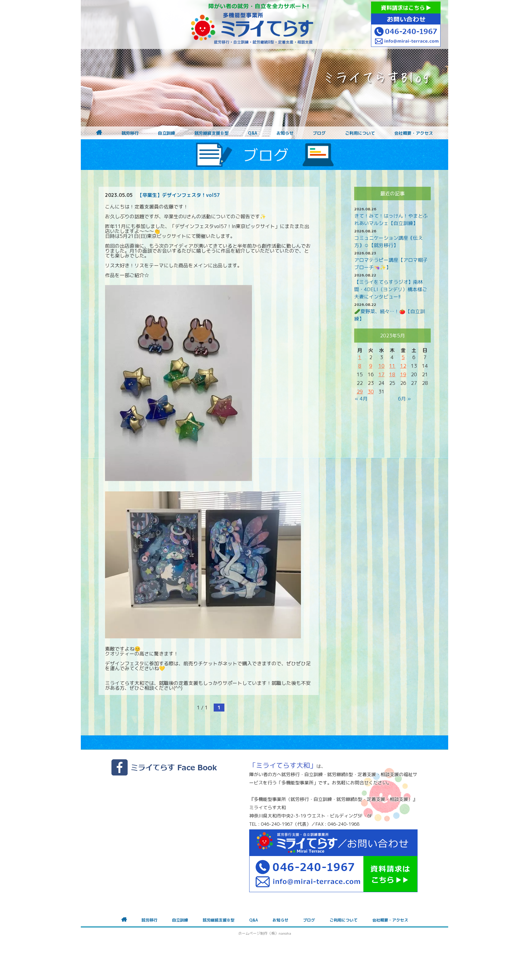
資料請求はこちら (403, 8)
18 (392, 374)
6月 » (404, 398)
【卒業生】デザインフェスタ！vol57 (178, 195)
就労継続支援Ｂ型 (211, 133)
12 (403, 365)
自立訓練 (166, 133)
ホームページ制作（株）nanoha (264, 933)
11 (392, 365)
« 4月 (361, 398)
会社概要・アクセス (413, 133)
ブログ (319, 133)
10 (381, 365)
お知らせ (285, 133)
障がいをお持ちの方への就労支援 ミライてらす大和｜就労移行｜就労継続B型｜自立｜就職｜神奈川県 (252, 24)
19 (403, 374)
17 (381, 374)
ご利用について (360, 133)
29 (360, 391)
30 (371, 391)
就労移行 (130, 133)
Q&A (252, 133)
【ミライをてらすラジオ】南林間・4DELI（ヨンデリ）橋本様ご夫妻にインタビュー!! (390, 289)
